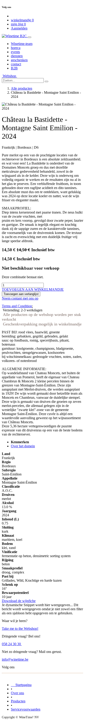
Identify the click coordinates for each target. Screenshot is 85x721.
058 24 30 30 (12, 644)
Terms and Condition (17, 306)
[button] (33, 289)
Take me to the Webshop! (20, 628)
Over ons (17, 693)
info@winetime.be (15, 659)
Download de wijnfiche (19, 601)
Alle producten (21, 88)
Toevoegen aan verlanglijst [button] (21, 294)
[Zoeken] (46, 81)
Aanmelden (19, 28)
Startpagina (21, 685)
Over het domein (23, 446)
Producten (18, 701)
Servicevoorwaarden (25, 709)
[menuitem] (21, 44)
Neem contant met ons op (20, 298)
